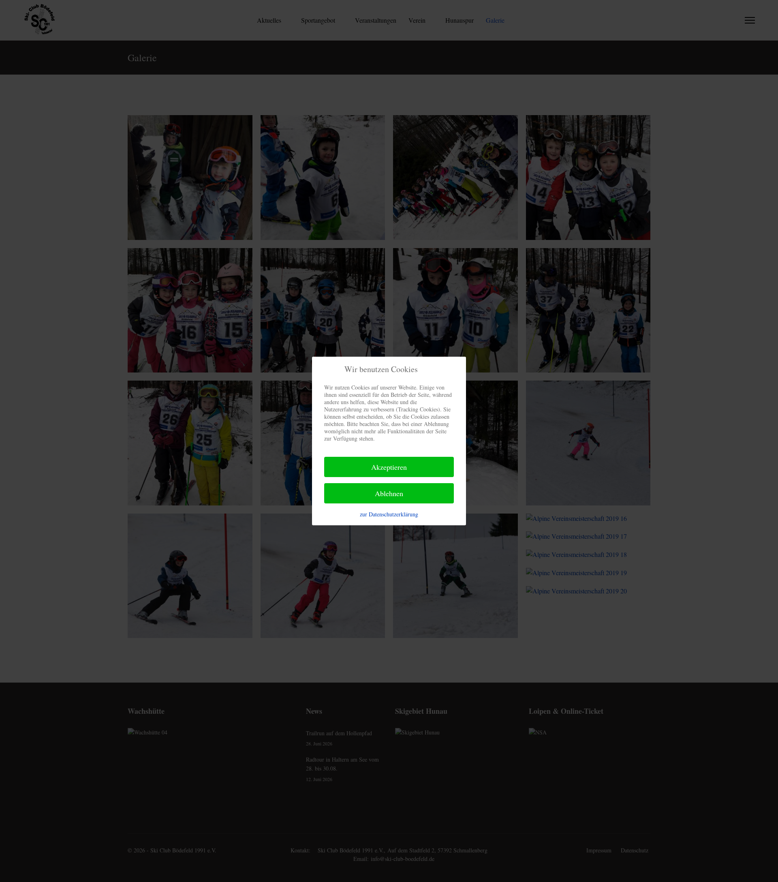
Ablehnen (389, 493)
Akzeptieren (389, 467)
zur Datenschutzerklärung (389, 514)
